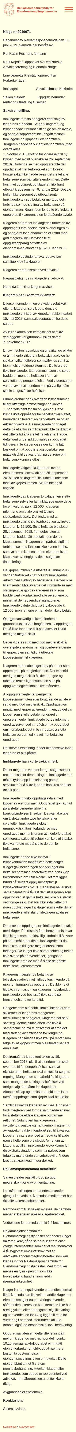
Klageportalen (27, 1426)
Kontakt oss (9, 1426)
